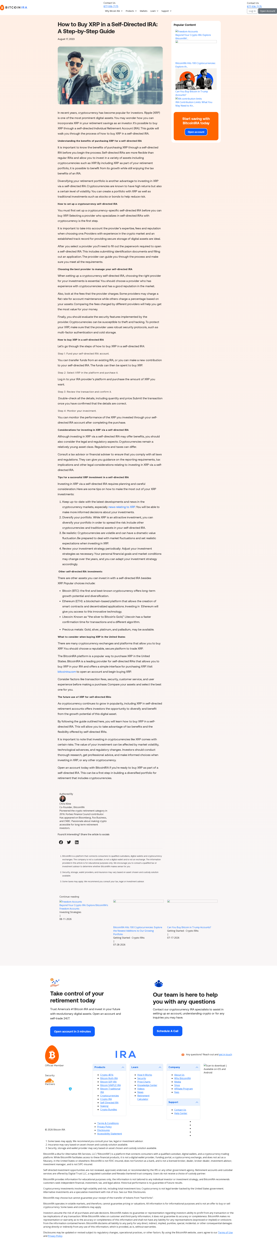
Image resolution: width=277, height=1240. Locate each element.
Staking (104, 1106)
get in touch (225, 1054)
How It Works (144, 1074)
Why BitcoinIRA (182, 1078)
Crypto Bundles (108, 1109)
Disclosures (103, 1130)
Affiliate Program (183, 1088)
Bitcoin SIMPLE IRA (110, 1085)
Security (141, 1078)
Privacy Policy (104, 1126)
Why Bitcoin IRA (112, 11)
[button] (61, 842)
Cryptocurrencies (109, 1095)
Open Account (267, 11)
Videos (141, 1088)
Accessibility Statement (109, 1133)
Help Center (180, 1113)
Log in (252, 11)
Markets (143, 11)
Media (177, 1081)
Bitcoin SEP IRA (108, 1081)
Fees (176, 1092)
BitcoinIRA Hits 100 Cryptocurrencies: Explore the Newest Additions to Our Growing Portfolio (137, 931)
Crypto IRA (106, 1099)
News (140, 1092)
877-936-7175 (111, 6)
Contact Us (180, 1109)
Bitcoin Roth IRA (109, 1078)
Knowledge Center (147, 1085)
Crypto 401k (106, 1074)
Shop (177, 1085)
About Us (179, 1074)
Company (174, 1067)
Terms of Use (225, 1232)
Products (130, 11)
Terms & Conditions (108, 1123)
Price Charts (143, 1081)
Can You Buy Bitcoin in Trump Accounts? (189, 927)
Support (165, 11)
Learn (153, 11)
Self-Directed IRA (109, 1102)
